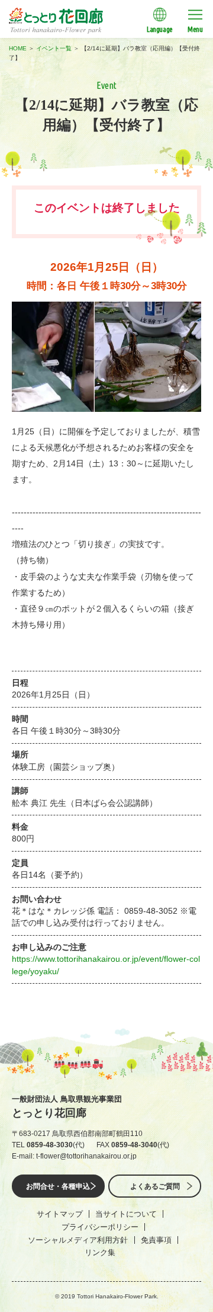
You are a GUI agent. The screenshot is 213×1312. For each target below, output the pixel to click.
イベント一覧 (54, 48)
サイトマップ (60, 1213)
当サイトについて (126, 1213)
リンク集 (100, 1252)
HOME (18, 48)
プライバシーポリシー (100, 1227)
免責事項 (156, 1240)
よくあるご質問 (155, 1186)
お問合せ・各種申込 (58, 1186)
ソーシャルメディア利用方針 (78, 1240)
